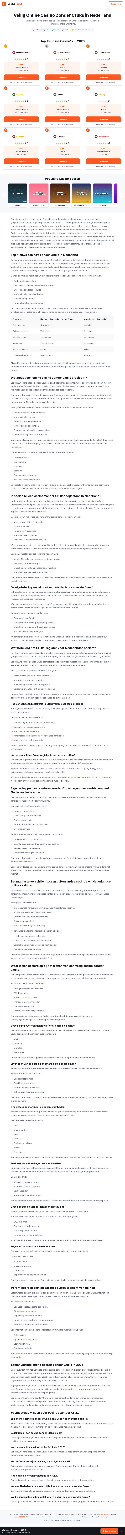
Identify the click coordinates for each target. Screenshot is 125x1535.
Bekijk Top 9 (116, 4)
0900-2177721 (20, 1517)
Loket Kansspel (105, 1514)
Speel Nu (21, 77)
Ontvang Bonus (109, 1531)
